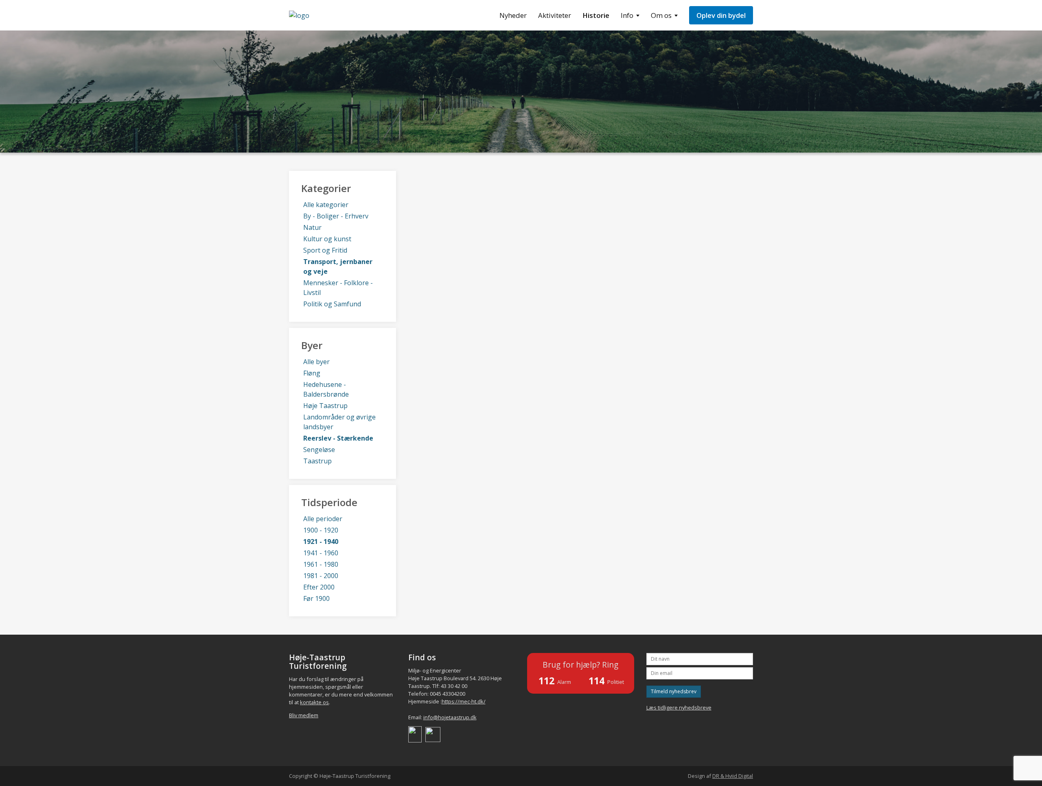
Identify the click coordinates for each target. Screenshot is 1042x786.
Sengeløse (319, 449)
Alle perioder (322, 518)
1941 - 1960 (320, 552)
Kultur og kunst (327, 238)
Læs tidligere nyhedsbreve (678, 707)
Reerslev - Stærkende (338, 438)
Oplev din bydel (721, 15)
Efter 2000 (319, 587)
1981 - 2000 (320, 575)
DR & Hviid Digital (732, 775)
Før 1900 (316, 598)
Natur (312, 227)
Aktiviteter (554, 15)
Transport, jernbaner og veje (337, 266)
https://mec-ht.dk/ (464, 701)
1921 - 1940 (320, 541)
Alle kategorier (325, 204)
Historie (595, 15)
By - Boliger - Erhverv (335, 216)
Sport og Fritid (325, 250)
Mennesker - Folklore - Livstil (338, 287)
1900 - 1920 (320, 530)
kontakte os (314, 702)
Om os (661, 15)
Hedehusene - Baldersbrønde (326, 389)
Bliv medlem (303, 715)
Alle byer (316, 361)
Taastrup (317, 460)
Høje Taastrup (325, 405)
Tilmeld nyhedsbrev (673, 691)
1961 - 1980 (320, 564)
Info (627, 15)
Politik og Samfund (332, 303)
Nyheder (513, 15)
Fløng (311, 373)
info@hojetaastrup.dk (450, 717)
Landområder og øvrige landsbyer (339, 422)
